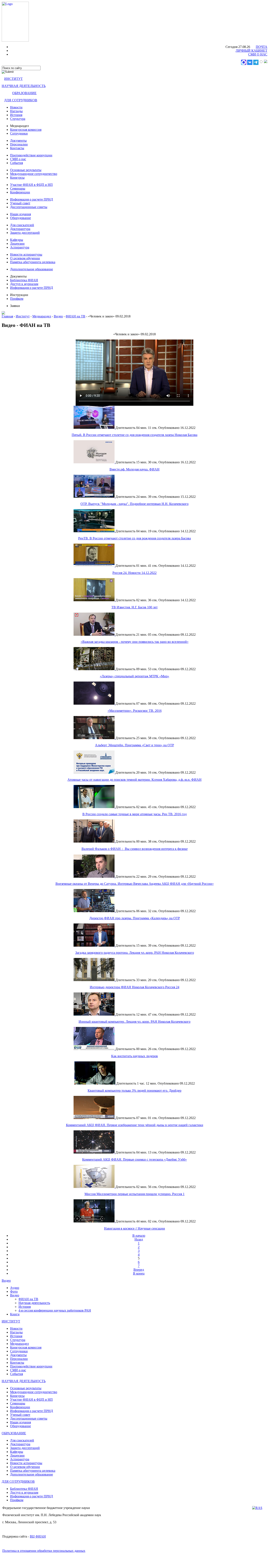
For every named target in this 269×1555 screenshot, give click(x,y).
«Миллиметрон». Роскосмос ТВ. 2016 (135, 710)
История (16, 115)
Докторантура (20, 229)
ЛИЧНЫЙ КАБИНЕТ (251, 50)
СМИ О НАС (257, 54)
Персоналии (19, 144)
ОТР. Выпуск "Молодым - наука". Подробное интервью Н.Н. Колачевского (134, 504)
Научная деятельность (34, 1303)
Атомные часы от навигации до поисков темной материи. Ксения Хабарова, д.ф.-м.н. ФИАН (134, 779)
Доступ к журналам (24, 284)
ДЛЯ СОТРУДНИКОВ (20, 100)
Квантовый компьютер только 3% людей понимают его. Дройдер (134, 1090)
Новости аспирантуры (26, 254)
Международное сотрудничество (33, 174)
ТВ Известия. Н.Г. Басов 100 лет (134, 607)
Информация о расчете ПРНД (31, 199)
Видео (58, 316)
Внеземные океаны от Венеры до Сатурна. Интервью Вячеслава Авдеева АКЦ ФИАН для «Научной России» (134, 883)
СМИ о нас (18, 159)
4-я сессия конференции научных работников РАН (54, 1310)
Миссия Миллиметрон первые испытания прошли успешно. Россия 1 (134, 1194)
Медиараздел (41, 316)
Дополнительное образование (31, 269)
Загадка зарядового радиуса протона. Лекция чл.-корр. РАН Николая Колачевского (134, 952)
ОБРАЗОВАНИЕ (24, 93)
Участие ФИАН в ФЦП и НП (31, 184)
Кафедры (16, 240)
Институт (23, 316)
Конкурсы (17, 177)
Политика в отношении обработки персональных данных (43, 1550)
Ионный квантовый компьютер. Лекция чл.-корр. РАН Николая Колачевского (134, 1021)
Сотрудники (19, 133)
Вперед (138, 1269)
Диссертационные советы (28, 207)
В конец (139, 1273)
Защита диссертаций (25, 232)
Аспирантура (19, 247)
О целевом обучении (25, 258)
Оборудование (20, 218)
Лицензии (17, 243)
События (16, 163)
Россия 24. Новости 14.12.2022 (134, 573)
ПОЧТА (261, 47)
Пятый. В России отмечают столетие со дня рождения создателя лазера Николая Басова (134, 435)
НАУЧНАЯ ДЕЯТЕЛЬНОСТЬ (24, 86)
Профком (16, 298)
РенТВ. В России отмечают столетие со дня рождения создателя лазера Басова (134, 538)
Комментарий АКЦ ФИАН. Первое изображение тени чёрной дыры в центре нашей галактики (134, 1125)
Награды (16, 111)
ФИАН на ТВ (75, 316)
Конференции (20, 192)
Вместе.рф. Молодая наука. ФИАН (134, 469)
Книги (15, 1314)
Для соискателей (22, 225)
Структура (17, 118)
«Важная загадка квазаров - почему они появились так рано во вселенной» (135, 641)
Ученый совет (20, 203)
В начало (138, 1235)
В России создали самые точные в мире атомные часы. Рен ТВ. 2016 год (134, 814)
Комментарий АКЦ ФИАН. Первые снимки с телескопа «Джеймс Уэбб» (134, 1159)
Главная (7, 316)
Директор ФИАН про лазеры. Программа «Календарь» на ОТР (134, 918)
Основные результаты (25, 170)
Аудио (14, 1287)
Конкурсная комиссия (25, 129)
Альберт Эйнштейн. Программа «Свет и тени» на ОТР (134, 745)
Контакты (17, 148)
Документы (18, 140)
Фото (14, 1291)
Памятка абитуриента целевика (32, 262)
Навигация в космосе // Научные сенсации (134, 1228)
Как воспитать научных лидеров (134, 1056)
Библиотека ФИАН (24, 280)
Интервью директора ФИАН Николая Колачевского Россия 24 (134, 987)
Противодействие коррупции (31, 155)
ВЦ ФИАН (38, 1536)
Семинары (17, 188)
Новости (16, 107)
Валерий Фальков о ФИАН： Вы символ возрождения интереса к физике (135, 849)
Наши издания (20, 214)
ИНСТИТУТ (13, 79)
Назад (138, 1239)
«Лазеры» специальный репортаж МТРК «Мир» (134, 676)
